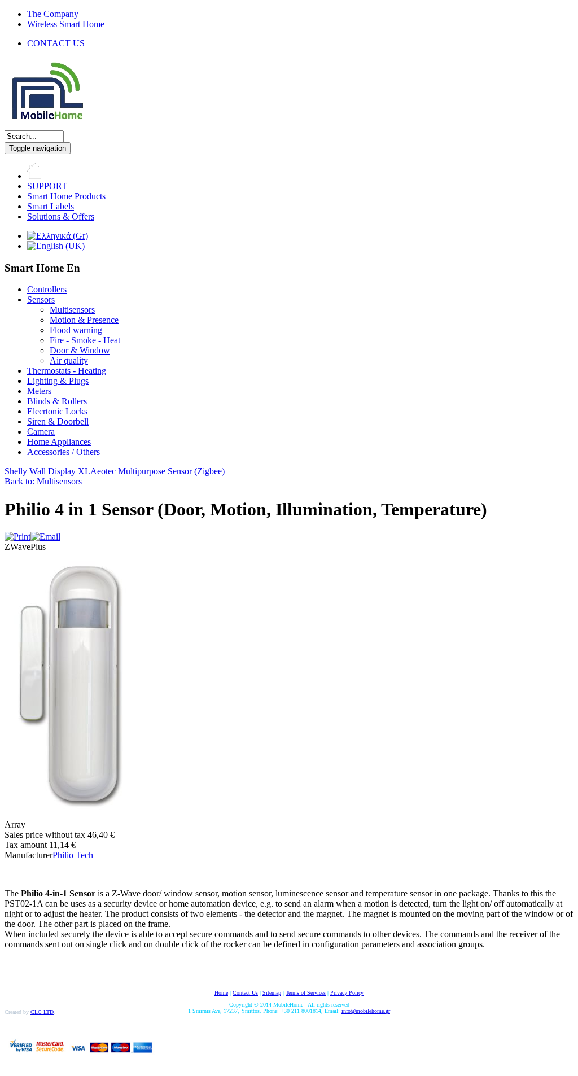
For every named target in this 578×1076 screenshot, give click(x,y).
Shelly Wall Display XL (47, 471)
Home (221, 993)
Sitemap (271, 993)
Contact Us (245, 993)
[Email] (45, 536)
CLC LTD (42, 1012)
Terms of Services (306, 993)
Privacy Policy (347, 993)
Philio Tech (72, 855)
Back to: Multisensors (43, 481)
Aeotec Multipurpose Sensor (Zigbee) (157, 471)
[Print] (17, 536)
